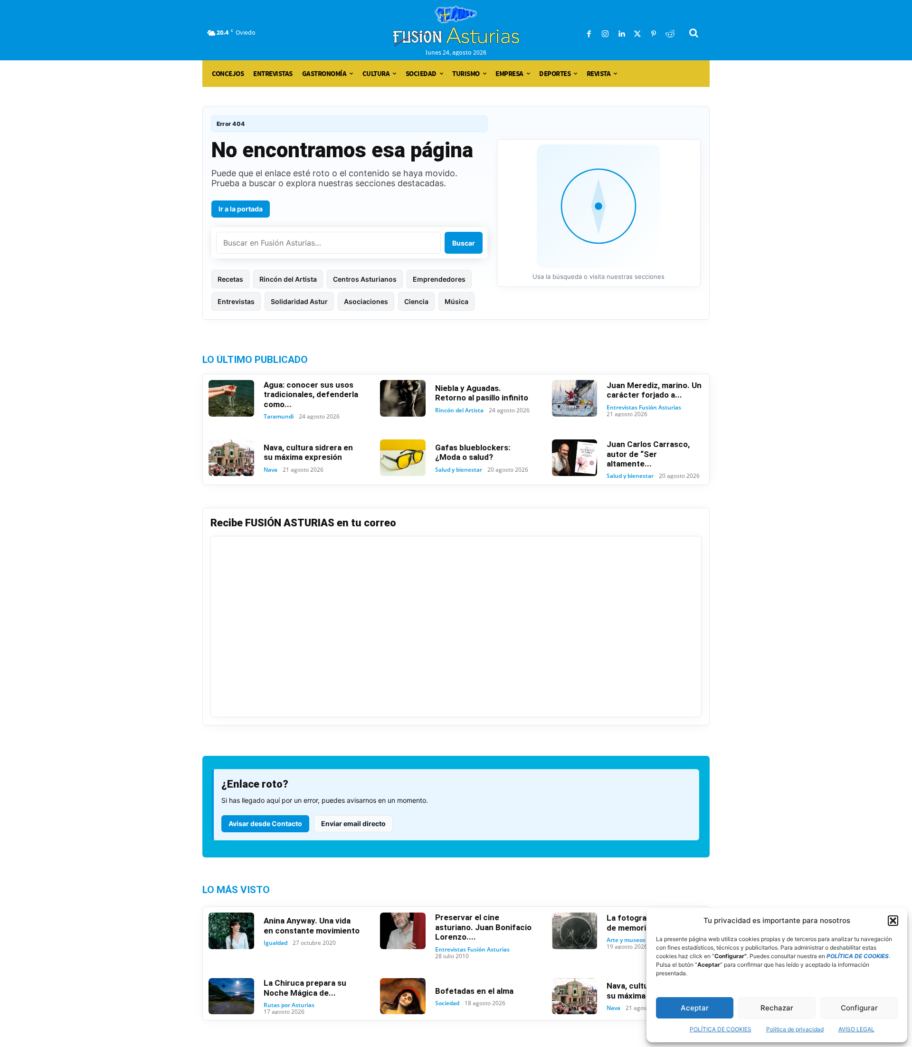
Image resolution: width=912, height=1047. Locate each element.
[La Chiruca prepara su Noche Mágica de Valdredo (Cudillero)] (231, 996)
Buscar (463, 243)
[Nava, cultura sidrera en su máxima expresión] (231, 457)
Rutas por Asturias (289, 1005)
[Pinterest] (653, 34)
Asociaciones (366, 301)
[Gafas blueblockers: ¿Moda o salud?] (403, 457)
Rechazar (776, 1007)
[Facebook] (589, 34)
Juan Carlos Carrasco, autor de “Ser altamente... (648, 453)
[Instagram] (605, 34)
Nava (270, 470)
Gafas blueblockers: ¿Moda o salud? (472, 452)
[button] (893, 920)
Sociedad (447, 1003)
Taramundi (279, 416)
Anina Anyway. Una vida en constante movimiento (312, 925)
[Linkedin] (621, 34)
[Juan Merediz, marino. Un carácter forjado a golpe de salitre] (575, 398)
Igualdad (275, 943)
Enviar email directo (353, 823)
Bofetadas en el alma (474, 991)
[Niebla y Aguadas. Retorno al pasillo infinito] (403, 398)
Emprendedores (439, 279)
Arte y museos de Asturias (642, 940)
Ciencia (416, 301)
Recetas (230, 279)
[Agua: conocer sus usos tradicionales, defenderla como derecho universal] (231, 398)
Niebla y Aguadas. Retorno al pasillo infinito (481, 392)
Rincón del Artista (288, 279)
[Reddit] (669, 34)
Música (456, 301)
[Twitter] (637, 34)
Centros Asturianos (365, 279)
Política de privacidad (795, 1029)
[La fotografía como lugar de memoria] (575, 931)
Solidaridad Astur (299, 301)
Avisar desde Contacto (265, 823)
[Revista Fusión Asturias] (456, 26)
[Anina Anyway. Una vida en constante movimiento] (231, 931)
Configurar (859, 1007)
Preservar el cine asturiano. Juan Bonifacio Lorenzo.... (483, 927)
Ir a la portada (240, 209)
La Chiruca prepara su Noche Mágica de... (305, 987)
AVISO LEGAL (856, 1029)
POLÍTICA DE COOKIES (720, 1029)
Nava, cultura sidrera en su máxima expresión (308, 452)
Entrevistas (236, 301)
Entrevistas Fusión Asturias (644, 407)
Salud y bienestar (458, 470)
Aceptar (695, 1007)
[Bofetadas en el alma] (403, 996)
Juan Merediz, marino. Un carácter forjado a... (654, 390)
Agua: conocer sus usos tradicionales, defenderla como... (311, 394)
